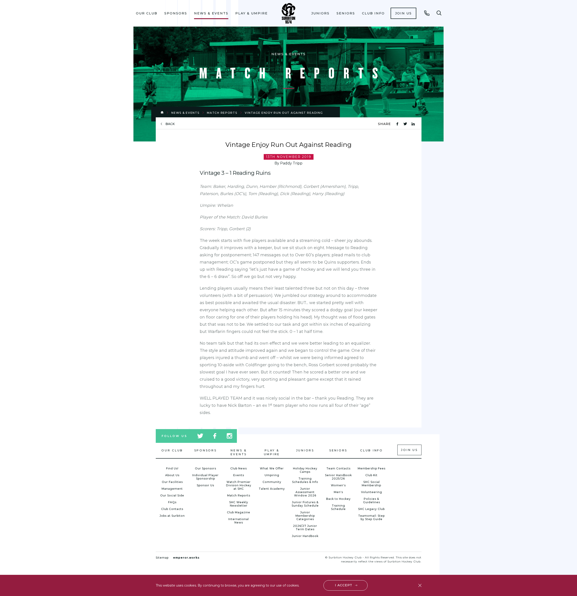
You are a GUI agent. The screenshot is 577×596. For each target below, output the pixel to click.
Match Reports (222, 112)
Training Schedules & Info (305, 480)
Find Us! (172, 468)
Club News (238, 468)
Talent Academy (272, 488)
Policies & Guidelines (371, 500)
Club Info (373, 13)
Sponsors (175, 13)
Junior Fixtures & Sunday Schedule (305, 503)
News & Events (211, 13)
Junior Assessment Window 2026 (305, 492)
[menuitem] (147, 13)
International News (238, 520)
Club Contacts (172, 509)
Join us (403, 13)
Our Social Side (172, 495)
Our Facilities (172, 482)
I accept (343, 585)
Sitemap (162, 557)
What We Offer (272, 468)
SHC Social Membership (371, 483)
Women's (338, 485)
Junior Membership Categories (305, 516)
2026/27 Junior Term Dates (305, 527)
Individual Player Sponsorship (205, 476)
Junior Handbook (305, 536)
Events (238, 475)
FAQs (172, 502)
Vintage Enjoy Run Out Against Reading (284, 112)
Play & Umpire (251, 13)
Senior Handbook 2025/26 (338, 476)
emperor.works (186, 557)
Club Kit (371, 475)
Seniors (346, 13)
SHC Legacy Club (371, 509)
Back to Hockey (338, 498)
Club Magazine (238, 512)
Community (272, 482)
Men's (338, 492)
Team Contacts (338, 468)
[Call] (427, 13)
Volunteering (371, 492)
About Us (172, 475)
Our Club (146, 13)
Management (172, 488)
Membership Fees (371, 468)
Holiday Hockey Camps (305, 470)
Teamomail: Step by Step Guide (371, 517)
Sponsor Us (205, 485)
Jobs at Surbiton (172, 515)
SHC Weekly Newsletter (238, 503)
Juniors (320, 13)
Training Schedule (338, 507)
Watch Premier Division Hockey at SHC (238, 485)
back (170, 124)
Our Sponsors (205, 468)
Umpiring (272, 475)
